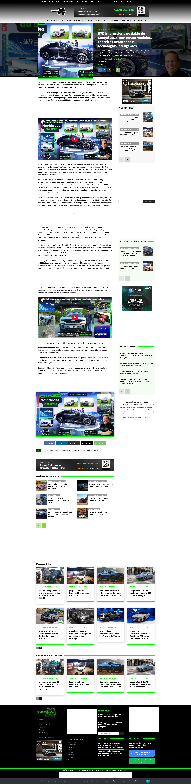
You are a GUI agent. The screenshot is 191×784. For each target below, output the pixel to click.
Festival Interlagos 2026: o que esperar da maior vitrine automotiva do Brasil (141, 745)
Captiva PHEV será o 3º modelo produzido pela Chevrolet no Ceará (59, 500)
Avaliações (103, 738)
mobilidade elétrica (79, 450)
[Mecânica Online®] (58, 11)
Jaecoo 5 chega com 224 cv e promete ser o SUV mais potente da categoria (130, 120)
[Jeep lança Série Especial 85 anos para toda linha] (148, 132)
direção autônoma (53, 450)
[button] (146, 20)
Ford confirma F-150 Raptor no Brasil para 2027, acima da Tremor (109, 633)
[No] (189, 781)
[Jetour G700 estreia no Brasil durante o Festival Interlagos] (82, 499)
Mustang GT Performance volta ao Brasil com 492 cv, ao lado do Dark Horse (140, 635)
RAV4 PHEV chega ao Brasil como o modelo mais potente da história (60, 514)
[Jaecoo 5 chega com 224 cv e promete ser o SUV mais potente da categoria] (148, 117)
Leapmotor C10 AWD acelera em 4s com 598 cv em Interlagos (140, 593)
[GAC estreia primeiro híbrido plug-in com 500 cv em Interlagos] (41, 485)
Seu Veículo (94, 509)
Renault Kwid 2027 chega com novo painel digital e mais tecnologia (109, 717)
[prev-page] (38, 525)
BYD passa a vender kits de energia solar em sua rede (98, 513)
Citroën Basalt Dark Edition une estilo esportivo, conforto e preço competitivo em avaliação (136, 356)
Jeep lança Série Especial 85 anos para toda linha (130, 134)
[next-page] (44, 525)
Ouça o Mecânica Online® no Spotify (142, 761)
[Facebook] (100, 70)
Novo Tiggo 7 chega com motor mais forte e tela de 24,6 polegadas (110, 725)
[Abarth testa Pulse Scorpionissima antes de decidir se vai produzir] (50, 616)
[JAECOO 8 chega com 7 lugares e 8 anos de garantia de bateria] (82, 485)
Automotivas (54, 495)
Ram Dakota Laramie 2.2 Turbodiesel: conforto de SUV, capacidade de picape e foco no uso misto (135, 381)
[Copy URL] (114, 70)
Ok (148, 781)
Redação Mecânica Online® (111, 59)
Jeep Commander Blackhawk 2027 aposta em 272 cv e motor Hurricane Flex (136, 365)
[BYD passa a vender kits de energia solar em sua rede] (82, 513)
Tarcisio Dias (135, 738)
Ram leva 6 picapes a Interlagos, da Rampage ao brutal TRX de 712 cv (130, 149)
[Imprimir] (109, 70)
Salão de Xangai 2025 (93, 450)
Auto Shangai (104, 29)
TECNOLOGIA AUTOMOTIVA (44, 453)
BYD (44, 450)
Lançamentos (54, 509)
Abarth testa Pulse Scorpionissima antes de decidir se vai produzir (48, 635)
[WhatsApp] (118, 70)
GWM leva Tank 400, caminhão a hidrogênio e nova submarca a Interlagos (80, 635)
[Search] (121, 733)
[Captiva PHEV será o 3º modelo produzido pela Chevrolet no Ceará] (41, 499)
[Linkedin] (104, 70)
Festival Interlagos (57, 481)
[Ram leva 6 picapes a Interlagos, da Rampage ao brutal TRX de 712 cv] (148, 146)
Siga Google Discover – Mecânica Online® (143, 753)
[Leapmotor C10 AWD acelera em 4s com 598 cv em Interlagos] (141, 575)
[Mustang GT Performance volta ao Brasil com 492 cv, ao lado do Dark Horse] (141, 616)
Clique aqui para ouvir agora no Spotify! (136, 417)
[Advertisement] (74, 111)
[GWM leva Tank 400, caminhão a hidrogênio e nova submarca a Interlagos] (80, 616)
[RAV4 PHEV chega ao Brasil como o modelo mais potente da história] (41, 513)
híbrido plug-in (65, 450)
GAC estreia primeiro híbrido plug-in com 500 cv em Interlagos (58, 486)
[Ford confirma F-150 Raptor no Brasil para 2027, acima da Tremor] (110, 616)
